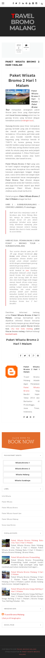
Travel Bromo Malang (22, 22)
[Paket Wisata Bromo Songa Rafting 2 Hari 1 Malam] (6, 591)
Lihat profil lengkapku (11, 618)
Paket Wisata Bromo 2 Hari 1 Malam (31, 369)
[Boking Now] (21, 441)
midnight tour (27, 120)
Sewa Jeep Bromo (9, 525)
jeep (27, 270)
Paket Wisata (7, 502)
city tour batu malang (22, 328)
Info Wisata (6, 496)
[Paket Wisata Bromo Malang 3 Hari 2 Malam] (6, 574)
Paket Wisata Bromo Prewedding (25, 557)
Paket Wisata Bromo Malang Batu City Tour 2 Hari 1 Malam (27, 541)
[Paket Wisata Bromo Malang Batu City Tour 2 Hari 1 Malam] (6, 543)
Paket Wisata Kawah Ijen (11, 513)
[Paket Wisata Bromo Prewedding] (6, 560)
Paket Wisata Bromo (10, 507)
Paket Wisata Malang (10, 519)
